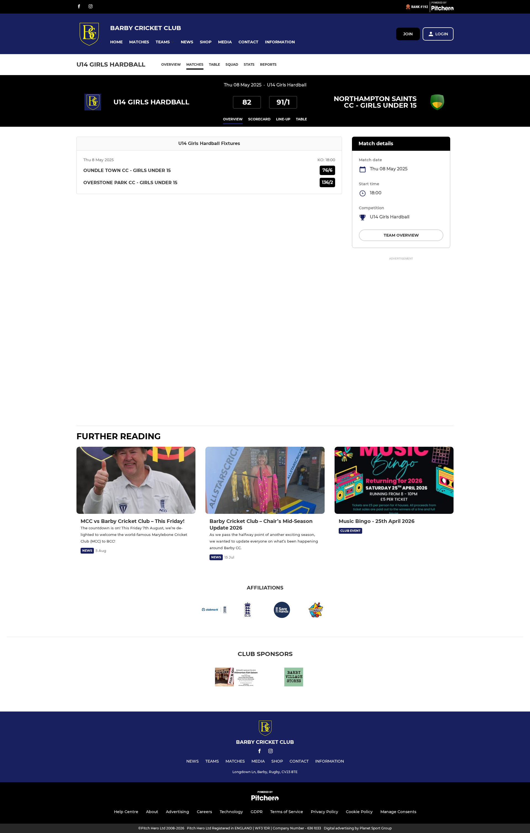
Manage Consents (398, 811)
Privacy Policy (324, 811)
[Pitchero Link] (442, 9)
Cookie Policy (359, 811)
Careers (204, 811)
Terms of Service (286, 811)
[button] (116, 42)
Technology (231, 811)
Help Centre (126, 811)
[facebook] (78, 6)
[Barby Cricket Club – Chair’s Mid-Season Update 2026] (264, 480)
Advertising (177, 811)
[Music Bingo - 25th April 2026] (394, 480)
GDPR (257, 811)
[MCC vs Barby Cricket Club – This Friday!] (135, 480)
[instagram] (90, 6)
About (152, 811)
